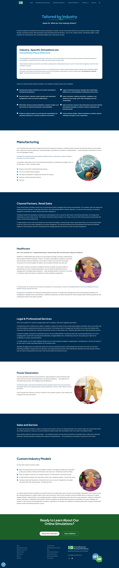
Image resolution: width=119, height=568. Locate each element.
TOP (3, 564)
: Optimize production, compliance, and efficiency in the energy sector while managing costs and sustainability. (79, 98)
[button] (43, 3)
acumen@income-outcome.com (75, 555)
